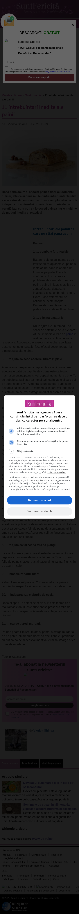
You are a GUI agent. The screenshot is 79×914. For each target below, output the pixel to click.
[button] (40, 451)
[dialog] (39, 457)
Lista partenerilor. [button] (57, 472)
